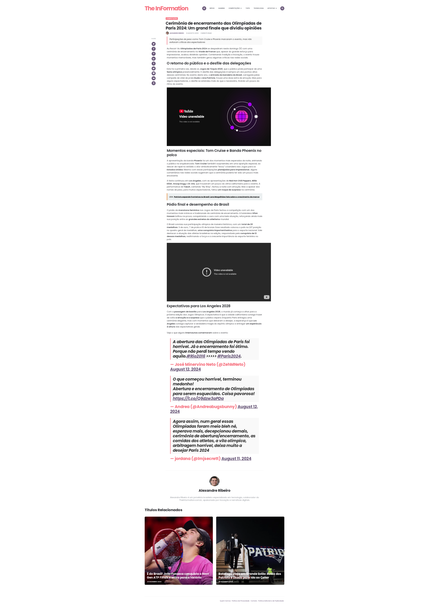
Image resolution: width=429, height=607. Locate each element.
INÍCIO (212, 8)
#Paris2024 (229, 356)
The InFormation (166, 8)
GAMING (221, 8)
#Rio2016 (196, 356)
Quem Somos (225, 601)
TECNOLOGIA (259, 8)
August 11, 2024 (236, 458)
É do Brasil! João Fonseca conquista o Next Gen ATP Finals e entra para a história (178, 576)
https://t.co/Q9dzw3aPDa (198, 398)
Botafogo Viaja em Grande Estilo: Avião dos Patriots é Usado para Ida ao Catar (249, 576)
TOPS (248, 8)
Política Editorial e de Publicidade (271, 601)
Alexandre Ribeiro (177, 33)
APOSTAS (271, 8)
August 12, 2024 (185, 369)
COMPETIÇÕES (234, 8)
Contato (254, 601)
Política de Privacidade (240, 601)
